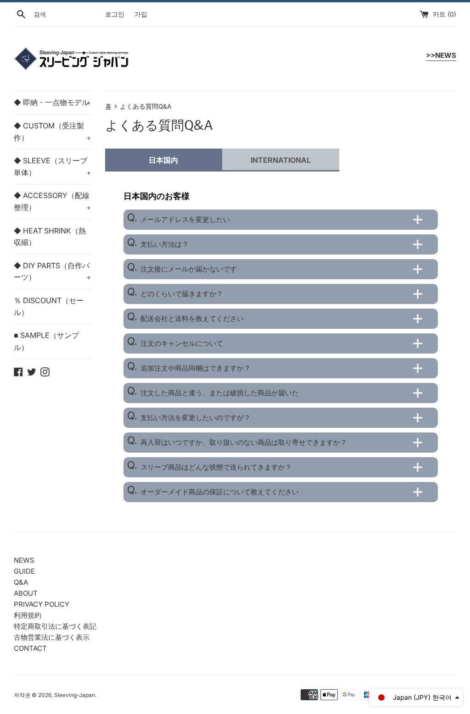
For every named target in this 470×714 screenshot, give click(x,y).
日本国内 (163, 160)
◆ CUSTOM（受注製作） (52, 131)
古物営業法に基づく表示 (52, 637)
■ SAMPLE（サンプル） (46, 341)
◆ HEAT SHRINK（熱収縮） (50, 236)
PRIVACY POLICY (41, 604)
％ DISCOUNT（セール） (49, 306)
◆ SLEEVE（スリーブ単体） (52, 166)
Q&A (21, 582)
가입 (140, 14)
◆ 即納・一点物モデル (52, 102)
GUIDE (24, 571)
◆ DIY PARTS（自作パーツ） (52, 271)
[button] (416, 697)
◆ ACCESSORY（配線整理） (52, 201)
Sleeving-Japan (74, 695)
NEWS (24, 560)
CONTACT (30, 648)
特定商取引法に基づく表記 (55, 626)
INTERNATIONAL (281, 160)
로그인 (114, 14)
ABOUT (26, 593)
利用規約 (27, 615)
